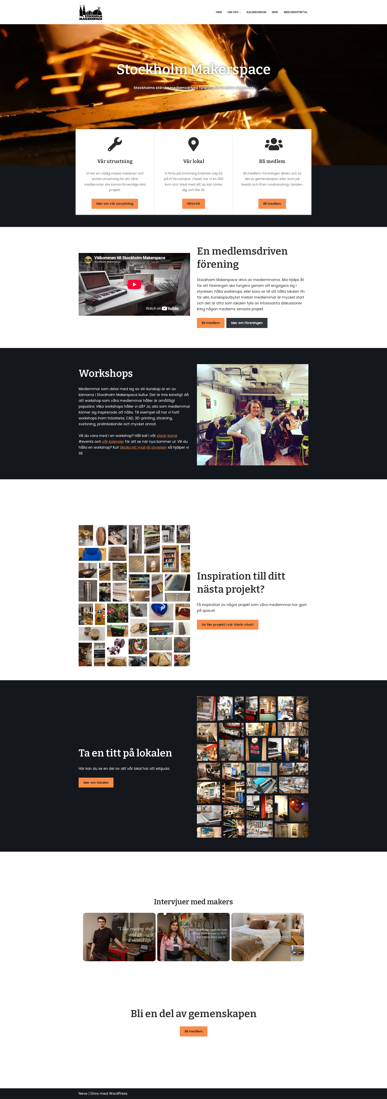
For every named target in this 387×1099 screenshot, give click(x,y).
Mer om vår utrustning (114, 203)
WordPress (118, 1093)
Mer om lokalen (96, 782)
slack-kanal (167, 435)
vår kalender (113, 441)
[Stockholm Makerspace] (92, 12)
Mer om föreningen (247, 323)
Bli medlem (272, 203)
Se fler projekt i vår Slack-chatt (228, 624)
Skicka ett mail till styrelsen (143, 447)
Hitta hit (193, 203)
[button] (240, 12)
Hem (219, 12)
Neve (83, 1093)
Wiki (275, 12)
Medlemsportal (296, 12)
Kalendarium (256, 12)
